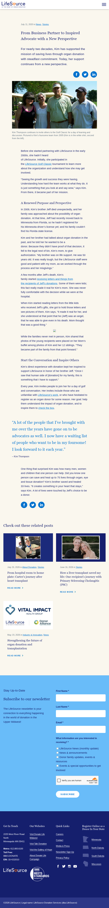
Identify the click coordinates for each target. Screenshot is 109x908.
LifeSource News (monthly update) (79, 748)
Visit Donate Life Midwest (37, 836)
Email (59, 722)
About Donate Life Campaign (38, 857)
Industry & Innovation (32, 635)
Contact (59, 840)
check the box (46, 408)
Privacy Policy (62, 857)
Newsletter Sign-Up (65, 852)
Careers (59, 834)
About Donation (29, 567)
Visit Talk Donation (38, 843)
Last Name (62, 707)
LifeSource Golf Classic (38, 164)
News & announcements (73, 752)
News (38, 24)
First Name (62, 691)
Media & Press (63, 846)
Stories (45, 24)
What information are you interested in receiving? (76, 740)
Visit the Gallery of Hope (41, 849)
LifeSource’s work (48, 395)
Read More (14, 588)
